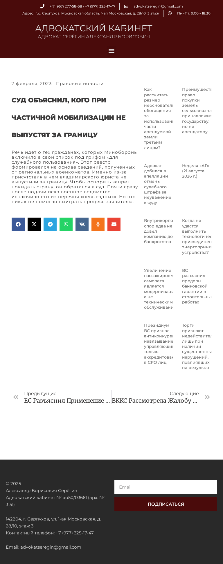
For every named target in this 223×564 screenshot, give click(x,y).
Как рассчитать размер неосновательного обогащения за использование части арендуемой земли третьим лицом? (164, 118)
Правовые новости (80, 83)
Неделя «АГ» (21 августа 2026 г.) (195, 171)
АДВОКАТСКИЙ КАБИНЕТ (93, 28)
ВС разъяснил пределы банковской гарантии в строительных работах (197, 286)
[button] (111, 50)
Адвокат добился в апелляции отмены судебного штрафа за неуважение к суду (157, 184)
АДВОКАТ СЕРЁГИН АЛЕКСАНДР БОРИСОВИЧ (94, 36)
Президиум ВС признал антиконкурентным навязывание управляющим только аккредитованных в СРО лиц (165, 344)
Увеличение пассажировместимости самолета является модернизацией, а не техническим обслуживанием (170, 289)
